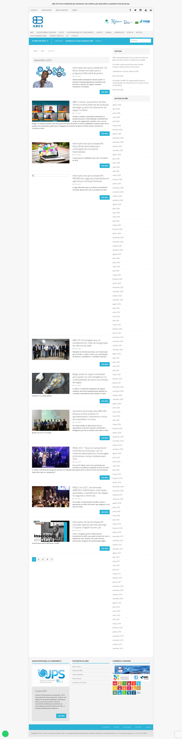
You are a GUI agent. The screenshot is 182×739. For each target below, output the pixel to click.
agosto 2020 (117, 404)
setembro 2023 (118, 250)
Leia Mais (104, 92)
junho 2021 (116, 362)
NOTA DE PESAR (118, 76)
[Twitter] (135, 10)
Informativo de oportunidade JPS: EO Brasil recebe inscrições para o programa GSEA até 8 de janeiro (90, 70)
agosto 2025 (117, 155)
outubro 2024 (117, 196)
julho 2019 (116, 458)
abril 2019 (116, 470)
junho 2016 (116, 611)
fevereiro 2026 (117, 130)
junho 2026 (116, 113)
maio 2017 (116, 565)
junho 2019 (116, 462)
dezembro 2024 (118, 188)
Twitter (116, 727)
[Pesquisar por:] (140, 40)
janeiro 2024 (117, 233)
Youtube (138, 727)
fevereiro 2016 (117, 628)
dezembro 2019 (118, 437)
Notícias (139, 32)
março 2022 (117, 325)
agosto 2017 (117, 553)
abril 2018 (116, 520)
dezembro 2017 (118, 536)
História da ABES (77, 670)
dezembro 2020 (118, 387)
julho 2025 (116, 159)
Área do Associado (62, 10)
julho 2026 (116, 109)
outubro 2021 (117, 345)
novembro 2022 (118, 291)
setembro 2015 (118, 648)
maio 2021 (116, 366)
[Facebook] (130, 10)
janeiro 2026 (117, 134)
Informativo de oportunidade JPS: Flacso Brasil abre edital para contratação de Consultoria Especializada (88, 147)
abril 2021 (116, 370)
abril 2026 (116, 121)
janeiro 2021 (117, 383)
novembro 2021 (118, 341)
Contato (74, 36)
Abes (32, 32)
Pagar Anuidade (47, 10)
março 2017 (117, 574)
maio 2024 (116, 217)
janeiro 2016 (117, 632)
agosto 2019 (117, 453)
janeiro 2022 (117, 333)
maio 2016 (116, 615)
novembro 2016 (118, 590)
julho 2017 (116, 557)
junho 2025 (116, 163)
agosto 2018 (117, 503)
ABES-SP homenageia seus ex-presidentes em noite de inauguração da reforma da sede (90, 343)
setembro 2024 (118, 200)
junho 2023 (116, 263)
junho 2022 (116, 312)
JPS (68, 36)
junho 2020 (116, 412)
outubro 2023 (117, 246)
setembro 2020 (118, 399)
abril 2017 (116, 570)
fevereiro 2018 (117, 528)
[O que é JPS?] (50, 685)
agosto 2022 (117, 304)
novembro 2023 (118, 242)
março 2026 (117, 126)
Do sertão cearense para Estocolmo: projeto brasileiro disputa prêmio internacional (128, 65)
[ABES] (48, 22)
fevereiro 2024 (117, 229)
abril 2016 (116, 619)
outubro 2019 (117, 445)
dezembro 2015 (118, 636)
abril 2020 (116, 420)
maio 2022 (116, 316)
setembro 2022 (118, 300)
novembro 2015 (118, 640)
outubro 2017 (117, 545)
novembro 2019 (118, 441)
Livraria (74, 10)
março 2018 (117, 524)
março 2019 (117, 474)
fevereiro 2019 (117, 478)
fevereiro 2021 (117, 379)
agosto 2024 (117, 204)
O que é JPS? (41, 691)
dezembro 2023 (118, 238)
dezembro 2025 (118, 138)
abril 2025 (116, 171)
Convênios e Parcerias (79, 682)
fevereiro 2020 (117, 428)
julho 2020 (116, 408)
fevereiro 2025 (117, 179)
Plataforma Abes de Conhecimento (80, 32)
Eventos (99, 32)
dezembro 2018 (118, 487)
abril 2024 (116, 221)
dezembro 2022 (118, 287)
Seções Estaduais (77, 674)
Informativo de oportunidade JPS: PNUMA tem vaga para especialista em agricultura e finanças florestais (91, 178)
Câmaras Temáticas (57, 36)
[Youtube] (145, 10)
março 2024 (117, 225)
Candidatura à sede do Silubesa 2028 (125, 71)
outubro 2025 (117, 146)
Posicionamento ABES (38, 36)
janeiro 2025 (117, 184)
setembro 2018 (118, 499)
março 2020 (117, 424)
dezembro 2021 (118, 337)
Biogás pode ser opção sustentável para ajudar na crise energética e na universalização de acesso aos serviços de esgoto (90, 378)
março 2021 (117, 375)
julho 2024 (116, 209)
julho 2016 (116, 607)
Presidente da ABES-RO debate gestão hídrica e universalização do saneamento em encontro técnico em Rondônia (131, 83)
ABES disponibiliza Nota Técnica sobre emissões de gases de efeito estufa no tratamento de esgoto (130, 59)
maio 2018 (116, 516)
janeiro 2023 (117, 283)
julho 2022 (116, 308)
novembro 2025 (118, 142)
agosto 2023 (117, 254)
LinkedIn (148, 727)
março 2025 (117, 175)
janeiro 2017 (117, 582)
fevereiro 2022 (117, 329)
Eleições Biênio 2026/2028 (46, 32)
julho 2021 (116, 358)
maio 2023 (116, 267)
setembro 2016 (118, 599)
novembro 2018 (118, 491)
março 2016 (117, 624)
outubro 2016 (117, 594)
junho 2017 (116, 561)
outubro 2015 (117, 644)
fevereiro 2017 (117, 578)
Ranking (109, 32)
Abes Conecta (76, 678)
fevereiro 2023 (117, 279)
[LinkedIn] (151, 10)
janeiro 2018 (117, 532)
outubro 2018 (117, 495)
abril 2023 (116, 271)
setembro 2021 (118, 350)
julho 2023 (116, 258)
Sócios (61, 32)
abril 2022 (116, 321)
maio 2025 (116, 167)
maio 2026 (116, 117)
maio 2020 (116, 416)
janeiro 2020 (117, 433)
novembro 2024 (118, 192)
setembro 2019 (118, 449)
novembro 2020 (118, 391)
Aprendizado (119, 32)
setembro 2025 (118, 150)
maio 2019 (116, 466)
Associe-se (34, 10)
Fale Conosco (76, 667)
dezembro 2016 (118, 586)
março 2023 (117, 275)
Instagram (127, 727)
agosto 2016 (117, 603)
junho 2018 (116, 511)
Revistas (130, 32)
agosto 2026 (117, 105)
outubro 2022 (117, 296)
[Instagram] (140, 10)
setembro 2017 (118, 549)
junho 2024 (116, 213)
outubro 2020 (117, 395)
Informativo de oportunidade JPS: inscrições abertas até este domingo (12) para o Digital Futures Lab (89, 525)
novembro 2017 (118, 541)
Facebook (105, 727)
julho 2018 (116, 507)
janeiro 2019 (117, 482)
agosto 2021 (117, 354)
